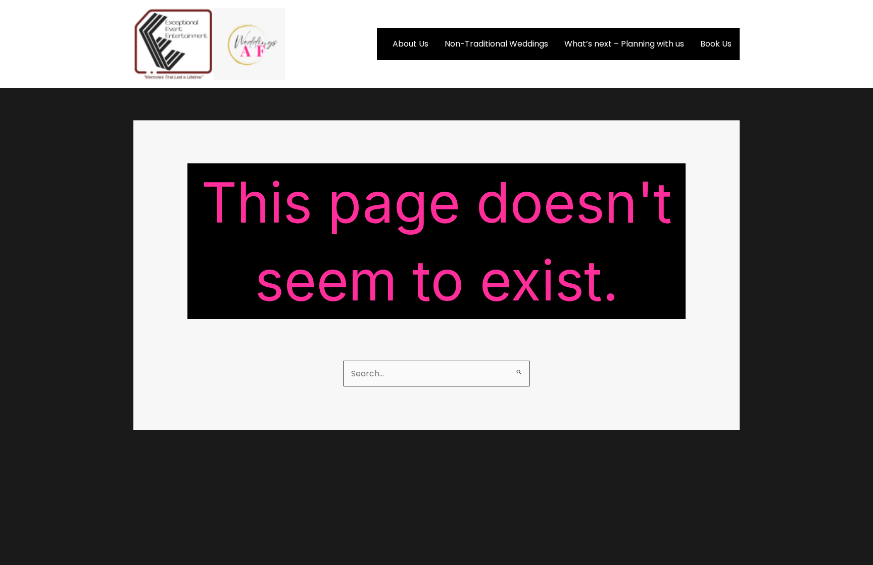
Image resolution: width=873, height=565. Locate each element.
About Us (410, 44)
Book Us (716, 44)
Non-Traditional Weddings (496, 44)
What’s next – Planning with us (624, 44)
